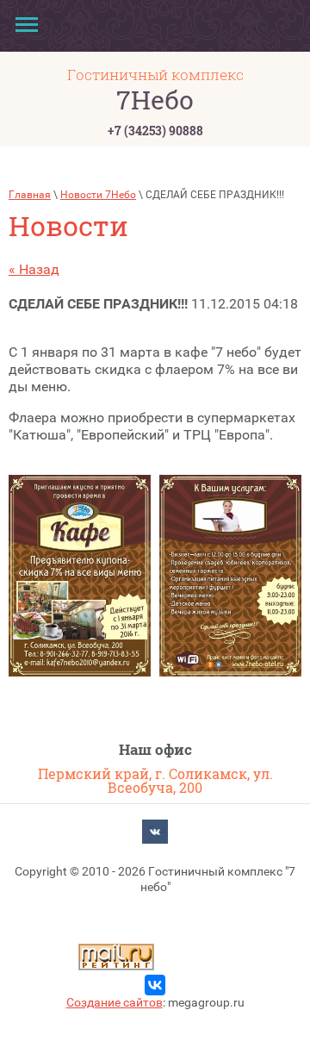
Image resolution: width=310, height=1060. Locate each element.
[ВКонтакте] (155, 834)
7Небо (155, 99)
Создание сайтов (114, 1002)
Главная (30, 195)
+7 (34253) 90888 (155, 130)
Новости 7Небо (98, 195)
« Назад (34, 269)
